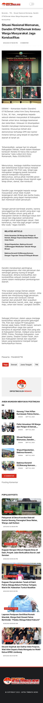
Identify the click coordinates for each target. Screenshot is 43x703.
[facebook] (4, 372)
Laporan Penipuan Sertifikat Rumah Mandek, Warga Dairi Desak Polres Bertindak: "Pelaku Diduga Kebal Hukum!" (21, 617)
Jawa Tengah (26, 365)
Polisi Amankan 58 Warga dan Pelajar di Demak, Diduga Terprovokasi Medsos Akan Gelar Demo (21, 237)
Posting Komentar (10, 482)
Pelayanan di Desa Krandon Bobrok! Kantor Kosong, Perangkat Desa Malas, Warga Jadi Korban (19, 520)
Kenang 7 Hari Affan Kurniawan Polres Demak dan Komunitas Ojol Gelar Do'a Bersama (28, 412)
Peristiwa (8, 511)
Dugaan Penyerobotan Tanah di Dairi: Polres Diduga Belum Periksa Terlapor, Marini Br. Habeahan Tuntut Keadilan (19, 585)
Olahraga (8, 641)
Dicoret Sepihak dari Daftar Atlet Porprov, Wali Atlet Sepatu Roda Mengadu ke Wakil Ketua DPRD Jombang (21, 649)
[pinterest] (17, 372)
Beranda (5, 13)
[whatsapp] (13, 372)
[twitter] (8, 372)
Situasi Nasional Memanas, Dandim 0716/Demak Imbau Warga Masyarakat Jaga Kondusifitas (29, 438)
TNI (10, 13)
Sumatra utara (11, 544)
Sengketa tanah (11, 576)
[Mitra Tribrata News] (11, 5)
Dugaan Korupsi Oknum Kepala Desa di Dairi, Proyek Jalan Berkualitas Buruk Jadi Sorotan (21, 552)
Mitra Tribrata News (29, 692)
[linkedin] (22, 372)
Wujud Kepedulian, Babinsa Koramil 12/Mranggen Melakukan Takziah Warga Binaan (20, 246)
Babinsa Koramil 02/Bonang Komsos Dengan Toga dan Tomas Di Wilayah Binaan (21, 254)
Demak (14, 365)
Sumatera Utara (11, 608)
